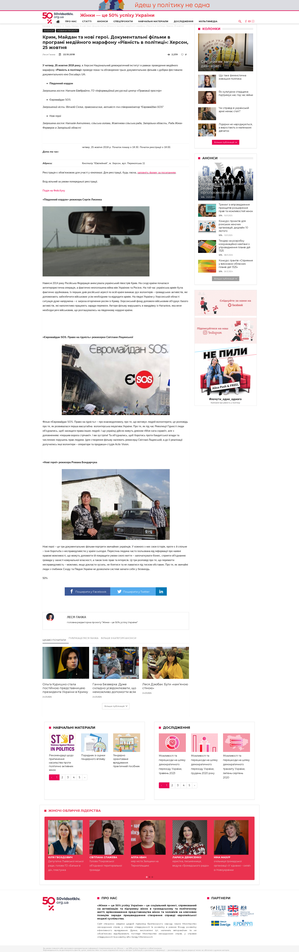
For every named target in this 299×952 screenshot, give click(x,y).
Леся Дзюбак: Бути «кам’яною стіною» (165, 686)
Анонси (57, 26)
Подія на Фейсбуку (54, 190)
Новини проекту (67, 30)
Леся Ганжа (49, 54)
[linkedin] (161, 591)
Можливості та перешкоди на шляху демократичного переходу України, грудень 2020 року (204, 764)
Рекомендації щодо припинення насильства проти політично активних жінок (61, 762)
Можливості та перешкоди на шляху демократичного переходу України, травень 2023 (172, 764)
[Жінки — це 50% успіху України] (57, 18)
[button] (146, 886)
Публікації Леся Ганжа (83, 638)
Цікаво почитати (54, 640)
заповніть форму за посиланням (156, 172)
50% (203, 197)
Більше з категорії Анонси (118, 638)
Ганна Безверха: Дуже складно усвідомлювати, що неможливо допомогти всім (114, 688)
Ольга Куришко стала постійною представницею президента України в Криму (65, 688)
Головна (46, 26)
